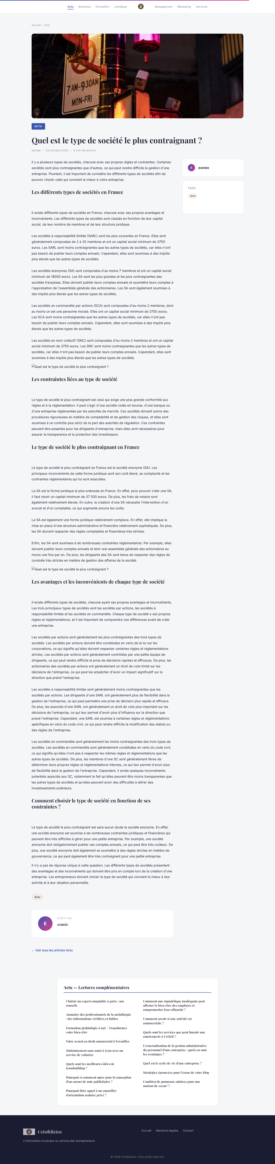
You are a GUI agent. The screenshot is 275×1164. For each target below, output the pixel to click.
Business (85, 6)
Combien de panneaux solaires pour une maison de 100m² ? (171, 1084)
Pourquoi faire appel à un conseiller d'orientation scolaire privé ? (91, 1093)
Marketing (184, 6)
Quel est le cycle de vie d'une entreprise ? (172, 1063)
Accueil (36, 25)
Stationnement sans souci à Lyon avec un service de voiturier (94, 1053)
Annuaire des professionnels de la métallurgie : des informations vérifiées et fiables (98, 1016)
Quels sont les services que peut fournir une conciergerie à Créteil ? (174, 1034)
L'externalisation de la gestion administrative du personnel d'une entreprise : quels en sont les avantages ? (175, 1050)
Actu (70, 6)
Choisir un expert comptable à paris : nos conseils (95, 1003)
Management (164, 6)
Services (202, 6)
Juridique (120, 6)
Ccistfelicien (50, 1131)
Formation (102, 6)
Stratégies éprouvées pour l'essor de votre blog (176, 1072)
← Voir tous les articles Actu (52, 950)
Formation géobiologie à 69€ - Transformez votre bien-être (96, 1030)
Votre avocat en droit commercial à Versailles (97, 1041)
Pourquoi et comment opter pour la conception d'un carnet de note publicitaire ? (98, 1079)
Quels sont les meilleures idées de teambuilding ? (90, 1066)
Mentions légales (167, 1130)
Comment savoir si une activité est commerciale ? (167, 1021)
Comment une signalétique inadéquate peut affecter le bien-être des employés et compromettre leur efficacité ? (174, 1005)
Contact (188, 1130)
